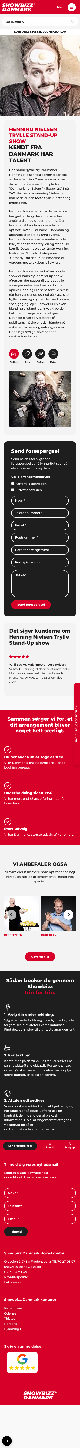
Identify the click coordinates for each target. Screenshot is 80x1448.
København (13, 1308)
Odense (10, 1313)
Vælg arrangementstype (30, 477)
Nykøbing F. (13, 1329)
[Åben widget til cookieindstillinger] (7, 1441)
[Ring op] (70, 1143)
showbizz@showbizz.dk (22, 1267)
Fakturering (13, 1282)
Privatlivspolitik (16, 1277)
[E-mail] (50, 1143)
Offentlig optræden (31, 484)
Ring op (70, 1147)
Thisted (10, 1318)
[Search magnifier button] (73, 21)
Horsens (10, 1324)
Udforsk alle (40, 957)
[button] (72, 7)
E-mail (50, 1147)
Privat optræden (29, 490)
